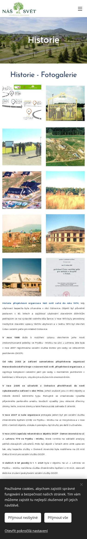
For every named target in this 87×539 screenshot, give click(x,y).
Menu (80, 8)
